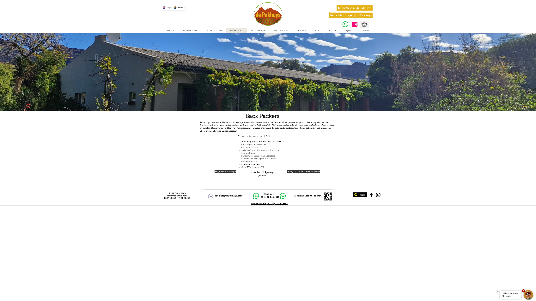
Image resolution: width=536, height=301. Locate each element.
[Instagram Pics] (354, 24)
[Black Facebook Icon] (371, 195)
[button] (301, 30)
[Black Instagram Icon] (378, 195)
